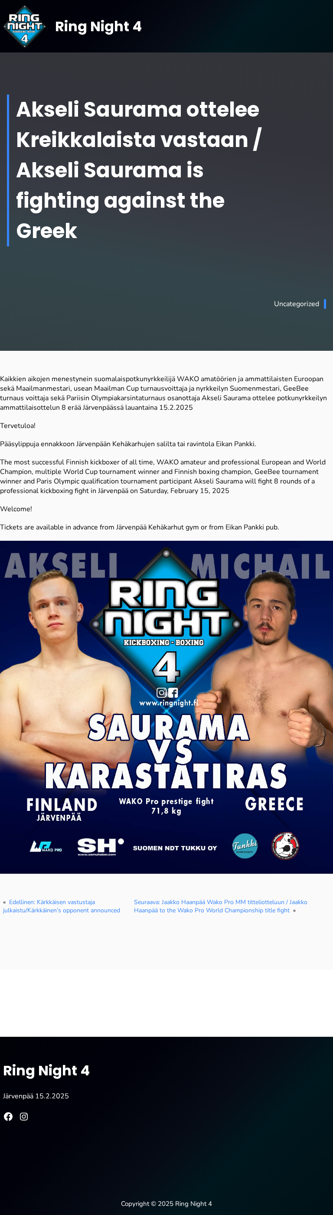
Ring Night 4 (98, 26)
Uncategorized (296, 304)
